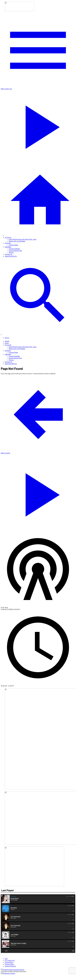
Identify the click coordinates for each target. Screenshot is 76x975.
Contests (8, 243)
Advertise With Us (11, 256)
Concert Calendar (14, 249)
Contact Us (8, 254)
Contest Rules (13, 245)
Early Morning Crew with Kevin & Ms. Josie (22, 239)
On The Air (8, 237)
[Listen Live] (38, 493)
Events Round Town (15, 250)
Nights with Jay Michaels (17, 241)
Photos (11, 252)
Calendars (8, 247)
